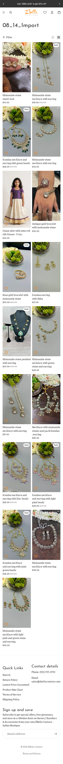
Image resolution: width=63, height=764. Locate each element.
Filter (9, 37)
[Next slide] (59, 3)
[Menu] (3, 12)
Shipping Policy (11, 699)
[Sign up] (55, 734)
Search (6, 675)
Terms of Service (12, 694)
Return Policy (10, 680)
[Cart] (59, 12)
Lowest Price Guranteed (16, 685)
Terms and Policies (32, 753)
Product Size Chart (13, 690)
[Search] (10, 12)
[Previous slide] (3, 3)
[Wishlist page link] (45, 12)
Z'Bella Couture (35, 747)
